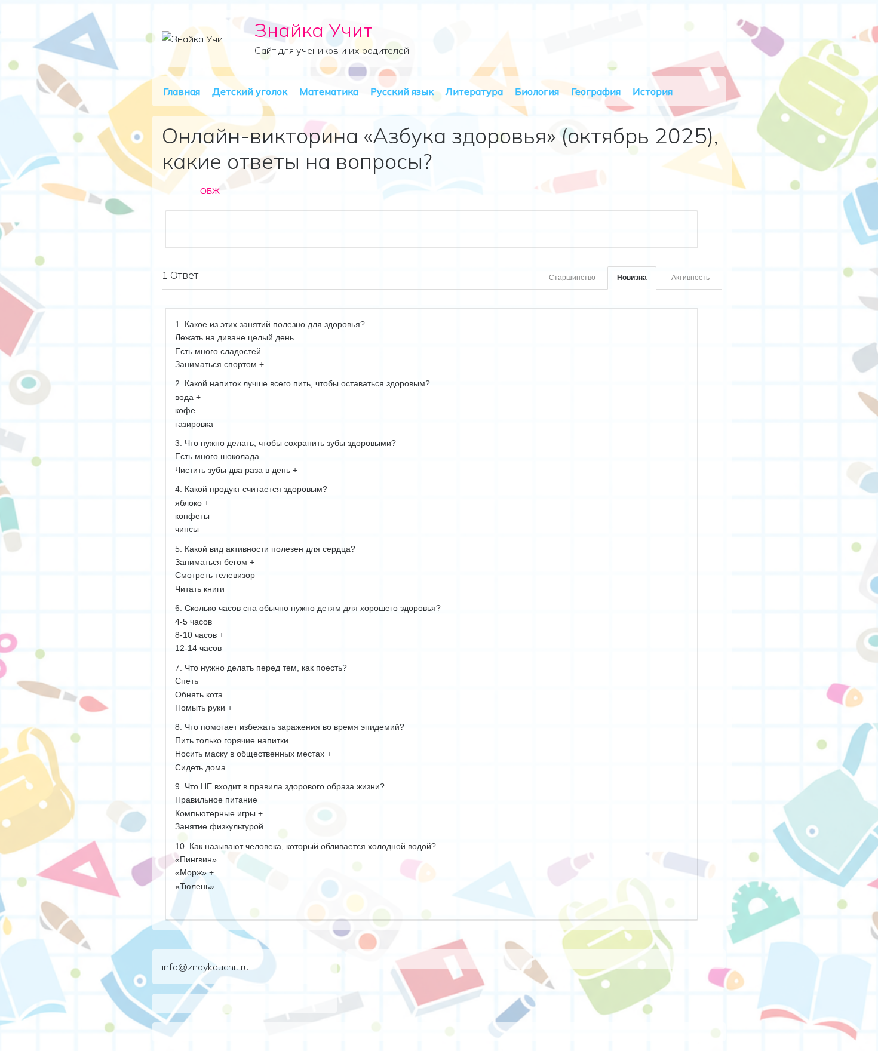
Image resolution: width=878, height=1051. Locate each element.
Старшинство (572, 277)
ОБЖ (210, 191)
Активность (690, 277)
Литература (474, 91)
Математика (328, 91)
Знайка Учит (313, 30)
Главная (181, 91)
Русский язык (402, 91)
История (653, 91)
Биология (537, 91)
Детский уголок (249, 91)
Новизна (632, 277)
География (596, 91)
